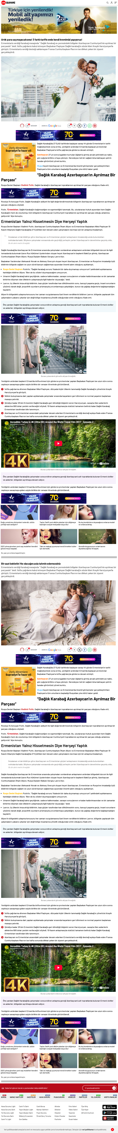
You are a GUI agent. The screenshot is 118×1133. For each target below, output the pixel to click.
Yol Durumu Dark (7, 1116)
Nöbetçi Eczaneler (26, 1116)
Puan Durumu (59, 1096)
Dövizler (58, 1110)
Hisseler (71, 1096)
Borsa (3, 1096)
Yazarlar (72, 1113)
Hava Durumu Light (8, 1106)
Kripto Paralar (110, 1096)
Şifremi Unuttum (87, 1113)
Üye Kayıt (84, 1110)
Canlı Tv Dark (24, 1106)
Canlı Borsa (41, 1106)
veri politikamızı (88, 1130)
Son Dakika (23, 1119)
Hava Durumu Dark (8, 1110)
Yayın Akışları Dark (26, 1113)
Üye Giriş (84, 1106)
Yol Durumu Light (7, 1113)
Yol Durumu (95, 1096)
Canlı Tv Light (6, 1119)
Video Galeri (73, 1110)
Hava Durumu (44, 1096)
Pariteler (83, 1096)
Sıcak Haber (73, 1119)
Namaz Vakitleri (16, 1096)
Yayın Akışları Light (26, 1110)
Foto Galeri (73, 1106)
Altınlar (57, 1106)
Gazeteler (31, 1096)
